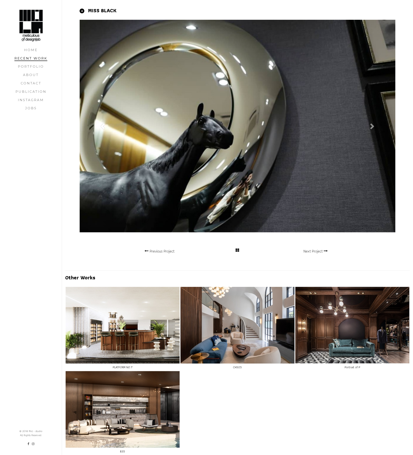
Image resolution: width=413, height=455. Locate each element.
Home (31, 50)
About (31, 75)
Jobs (31, 108)
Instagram (31, 100)
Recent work (30, 58)
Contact (31, 83)
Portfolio (31, 66)
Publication (30, 92)
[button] (103, 126)
